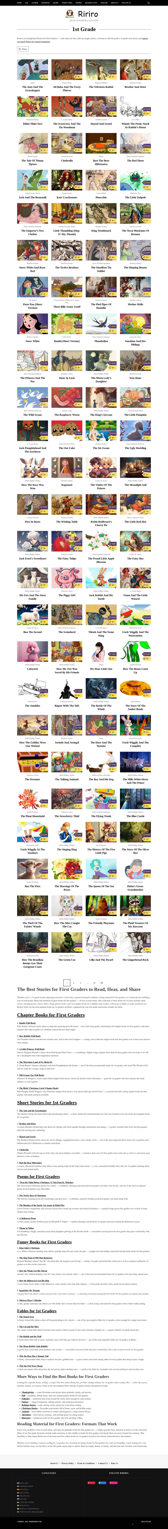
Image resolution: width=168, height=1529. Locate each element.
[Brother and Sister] (135, 69)
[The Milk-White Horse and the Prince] (135, 762)
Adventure (26, 1414)
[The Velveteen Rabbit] (101, 69)
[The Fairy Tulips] (66, 541)
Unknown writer (138, 517)
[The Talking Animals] (66, 762)
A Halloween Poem (27, 1218)
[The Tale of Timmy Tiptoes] (32, 143)
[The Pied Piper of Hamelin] (101, 287)
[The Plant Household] (32, 799)
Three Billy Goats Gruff (66, 306)
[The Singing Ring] (66, 832)
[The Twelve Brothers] (66, 250)
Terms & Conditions (86, 1463)
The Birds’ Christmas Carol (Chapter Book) (39, 1088)
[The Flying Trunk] (101, 799)
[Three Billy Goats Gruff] (66, 287)
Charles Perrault (67, 156)
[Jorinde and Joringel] (66, 725)
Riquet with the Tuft (67, 705)
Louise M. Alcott (135, 337)
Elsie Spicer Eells (32, 956)
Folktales (26, 1398)
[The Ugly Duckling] (135, 430)
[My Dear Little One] (101, 651)
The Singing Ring (67, 849)
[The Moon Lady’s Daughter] (101, 360)
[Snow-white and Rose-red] (32, 250)
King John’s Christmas (29, 1247)
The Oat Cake (67, 448)
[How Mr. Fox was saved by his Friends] (66, 651)
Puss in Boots (32, 521)
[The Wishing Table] (66, 504)
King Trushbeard (101, 230)
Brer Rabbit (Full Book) (30, 1036)
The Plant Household (33, 816)
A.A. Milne (135, 120)
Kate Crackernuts (67, 197)
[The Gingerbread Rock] (135, 942)
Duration (46, 3)
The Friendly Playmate (101, 923)
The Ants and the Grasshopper (33, 1110)
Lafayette (32, 668)
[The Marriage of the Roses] (66, 869)
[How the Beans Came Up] (135, 651)
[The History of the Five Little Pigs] (101, 832)
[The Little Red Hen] (135, 504)
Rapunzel (66, 484)
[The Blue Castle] (135, 799)
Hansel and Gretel (101, 123)
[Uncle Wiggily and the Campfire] (135, 725)
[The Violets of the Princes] (101, 467)
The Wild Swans (32, 414)
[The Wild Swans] (32, 397)
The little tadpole (135, 197)
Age (26, 3)
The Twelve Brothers (67, 267)
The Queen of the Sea (101, 886)
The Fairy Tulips (66, 558)
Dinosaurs (26, 1417)
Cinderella (67, 160)
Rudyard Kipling (33, 120)
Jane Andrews (135, 701)
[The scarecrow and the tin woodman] (66, 106)
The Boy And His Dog (101, 779)
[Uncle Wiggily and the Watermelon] (135, 614)
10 (94, 983)
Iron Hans (135, 377)
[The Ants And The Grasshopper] (32, 69)
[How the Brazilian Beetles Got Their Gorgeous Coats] (32, 942)
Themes (79, 3)
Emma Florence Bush (135, 411)
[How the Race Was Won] (32, 467)
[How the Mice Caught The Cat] (66, 905)
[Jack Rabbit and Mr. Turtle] (101, 578)
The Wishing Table (66, 521)
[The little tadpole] (135, 180)
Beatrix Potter (32, 156)
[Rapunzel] (66, 467)
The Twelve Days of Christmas (32, 1195)
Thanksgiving (28, 1392)
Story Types (67, 3)
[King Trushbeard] (101, 213)
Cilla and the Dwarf (101, 959)
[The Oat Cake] (66, 430)
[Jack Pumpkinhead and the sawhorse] (32, 430)
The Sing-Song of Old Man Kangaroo (35, 1257)
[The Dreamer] (32, 762)
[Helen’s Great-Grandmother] (135, 869)
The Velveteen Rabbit (101, 86)
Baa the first (32, 886)
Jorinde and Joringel (67, 742)
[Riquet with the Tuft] (66, 688)
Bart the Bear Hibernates (30, 1162)
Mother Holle (135, 304)
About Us (115, 3)
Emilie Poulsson (135, 665)
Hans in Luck (67, 377)
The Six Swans (101, 448)
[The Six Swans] (101, 430)
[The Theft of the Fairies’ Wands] (32, 905)
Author (35, 3)
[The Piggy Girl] (66, 578)
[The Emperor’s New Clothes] (32, 213)
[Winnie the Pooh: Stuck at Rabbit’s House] (135, 106)
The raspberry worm (66, 414)
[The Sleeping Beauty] (135, 250)
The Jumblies (32, 705)
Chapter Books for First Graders (51, 1015)
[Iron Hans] (135, 360)
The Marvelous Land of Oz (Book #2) (35, 1062)
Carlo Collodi (101, 193)
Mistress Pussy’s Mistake (30, 1300)
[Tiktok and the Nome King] (101, 614)
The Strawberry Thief (67, 816)
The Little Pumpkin (135, 414)
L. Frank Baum (66, 120)
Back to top (146, 1521)
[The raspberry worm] (66, 397)
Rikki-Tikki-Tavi (32, 123)
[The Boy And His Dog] (101, 762)
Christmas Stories (29, 1408)
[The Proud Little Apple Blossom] (101, 541)
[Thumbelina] (101, 324)
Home (19, 3)
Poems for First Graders (38, 1176)
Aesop (33, 83)
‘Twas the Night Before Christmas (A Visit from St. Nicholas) (46, 1182)
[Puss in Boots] (32, 504)
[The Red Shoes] (135, 143)
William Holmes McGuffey (101, 775)
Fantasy (25, 1401)
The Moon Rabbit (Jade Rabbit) (33, 1346)
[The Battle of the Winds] (101, 688)
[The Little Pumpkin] (135, 397)
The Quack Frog (26, 1316)
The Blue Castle (135, 816)
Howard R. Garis (135, 628)
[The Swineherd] (66, 614)
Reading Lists (91, 3)
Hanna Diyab (67, 83)
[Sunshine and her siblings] (135, 324)
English (104, 3)
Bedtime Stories (29, 1405)
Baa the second (32, 632)
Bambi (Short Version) (67, 341)
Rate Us (114, 1463)
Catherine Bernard (66, 701)
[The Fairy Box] (135, 541)
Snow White (33, 341)
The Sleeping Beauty (135, 267)
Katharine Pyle (135, 193)
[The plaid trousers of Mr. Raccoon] (135, 905)
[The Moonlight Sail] (135, 467)
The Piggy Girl (67, 595)
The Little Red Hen (135, 521)
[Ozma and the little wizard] (135, 578)
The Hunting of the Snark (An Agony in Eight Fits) (41, 1205)
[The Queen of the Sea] (101, 869)
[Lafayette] (32, 651)
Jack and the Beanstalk (33, 197)
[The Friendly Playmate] (101, 905)
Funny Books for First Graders (44, 1242)
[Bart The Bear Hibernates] (101, 143)
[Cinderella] (66, 143)
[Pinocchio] (101, 180)
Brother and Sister (135, 86)
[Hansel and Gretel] (101, 106)
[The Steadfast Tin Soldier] (101, 250)
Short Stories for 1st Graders (47, 1102)
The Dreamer (32, 779)
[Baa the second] (32, 614)
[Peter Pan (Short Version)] (32, 287)
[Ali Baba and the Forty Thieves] (66, 69)
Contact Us (103, 1463)
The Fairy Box (135, 558)
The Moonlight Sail (135, 484)
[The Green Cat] (66, 942)
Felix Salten (67, 337)
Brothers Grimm (135, 83)
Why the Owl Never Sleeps (31, 1365)
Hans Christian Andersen (135, 156)
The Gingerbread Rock (135, 959)
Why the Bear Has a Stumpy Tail (33, 1356)
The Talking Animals (67, 779)
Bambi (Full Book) (27, 1023)
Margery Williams (101, 83)
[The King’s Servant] (101, 397)
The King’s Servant (101, 414)
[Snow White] (32, 324)
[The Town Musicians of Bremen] (135, 213)
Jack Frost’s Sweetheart (32, 558)
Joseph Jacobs (30, 193)
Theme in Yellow (26, 1228)
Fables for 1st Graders (36, 1311)
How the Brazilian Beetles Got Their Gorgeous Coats (32, 963)
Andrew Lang (67, 411)
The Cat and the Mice (29, 1326)
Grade (56, 3)
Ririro (101, 156)
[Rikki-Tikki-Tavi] (32, 106)
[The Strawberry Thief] (66, 799)
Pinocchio (101, 197)
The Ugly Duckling (135, 448)
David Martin (101, 845)
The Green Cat (66, 959)
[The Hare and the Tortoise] (101, 725)
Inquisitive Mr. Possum (29, 1290)
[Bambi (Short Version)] (66, 324)
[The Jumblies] (32, 688)
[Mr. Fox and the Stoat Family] (32, 578)
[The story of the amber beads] (135, 688)
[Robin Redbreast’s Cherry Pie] (101, 504)
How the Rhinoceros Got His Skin (34, 1280)
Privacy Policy (68, 1463)
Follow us (126, 3)
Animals (25, 1411)
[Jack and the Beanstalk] (32, 180)
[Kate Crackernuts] (66, 180)
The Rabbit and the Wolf (30, 1336)
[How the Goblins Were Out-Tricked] (32, 725)
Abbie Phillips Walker (101, 374)
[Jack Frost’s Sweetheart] (32, 541)
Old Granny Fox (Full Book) (31, 1075)
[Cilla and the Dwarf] (101, 942)
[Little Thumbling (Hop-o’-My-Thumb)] (66, 213)
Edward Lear (32, 701)
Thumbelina (101, 341)
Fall (23, 1395)
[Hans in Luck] (66, 360)
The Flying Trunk (101, 816)
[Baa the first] (32, 869)
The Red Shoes (135, 160)
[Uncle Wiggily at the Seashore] (32, 832)
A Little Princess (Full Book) (32, 1049)
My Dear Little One (101, 668)
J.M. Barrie (33, 300)
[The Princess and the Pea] (32, 360)
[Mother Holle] (135, 287)
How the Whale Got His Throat (33, 1270)
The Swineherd (66, 632)
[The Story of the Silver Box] (135, 832)
